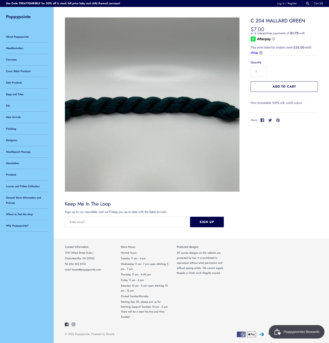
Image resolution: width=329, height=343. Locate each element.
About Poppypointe (17, 37)
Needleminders (14, 48)
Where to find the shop (19, 214)
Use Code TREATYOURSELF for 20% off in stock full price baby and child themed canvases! (63, 3)
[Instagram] (73, 324)
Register (292, 3)
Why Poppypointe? (17, 225)
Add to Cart (284, 86)
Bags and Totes (15, 94)
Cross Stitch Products (18, 71)
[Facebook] (66, 324)
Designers (11, 140)
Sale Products (14, 82)
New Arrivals (13, 117)
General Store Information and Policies (23, 200)
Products (11, 174)
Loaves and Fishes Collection (23, 186)
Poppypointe (82, 334)
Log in (280, 3)
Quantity (256, 62)
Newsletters (12, 163)
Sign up (207, 222)
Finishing (11, 129)
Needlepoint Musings (18, 152)
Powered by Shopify (102, 334)
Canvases (11, 59)
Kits (8, 105)
